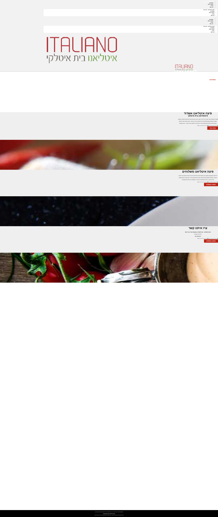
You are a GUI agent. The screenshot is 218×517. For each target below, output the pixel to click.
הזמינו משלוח (109, 511)
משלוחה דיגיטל (101, 515)
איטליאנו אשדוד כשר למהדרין (117, 511)
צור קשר (211, 7)
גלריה (212, 5)
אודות (100, 511)
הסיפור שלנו (210, 4)
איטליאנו (113, 515)
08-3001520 (198, 236)
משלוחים (211, 2)
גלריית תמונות (104, 511)
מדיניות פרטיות (96, 515)
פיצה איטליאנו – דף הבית (207, 1)
